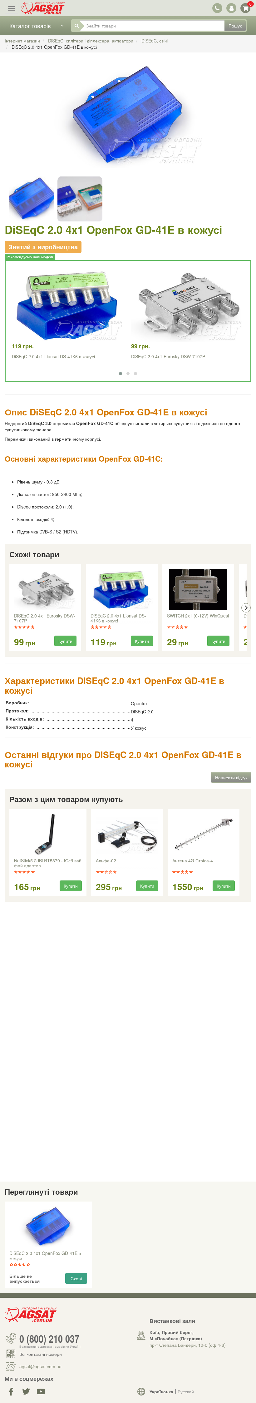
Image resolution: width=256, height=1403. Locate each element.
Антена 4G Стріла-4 (192, 861)
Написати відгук (231, 777)
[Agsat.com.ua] (43, 8)
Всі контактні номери (40, 1354)
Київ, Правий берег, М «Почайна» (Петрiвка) (176, 1335)
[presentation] (10, 607)
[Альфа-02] (127, 834)
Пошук (235, 25)
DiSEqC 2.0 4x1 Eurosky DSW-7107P (168, 356)
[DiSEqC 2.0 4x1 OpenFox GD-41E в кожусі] (128, 122)
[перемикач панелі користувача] (231, 8)
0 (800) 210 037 (49, 1338)
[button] (120, 373)
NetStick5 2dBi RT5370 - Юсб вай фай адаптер (47, 863)
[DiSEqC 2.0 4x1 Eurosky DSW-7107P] (45, 589)
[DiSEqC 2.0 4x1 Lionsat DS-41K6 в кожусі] (122, 589)
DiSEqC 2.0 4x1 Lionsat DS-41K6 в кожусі (53, 356)
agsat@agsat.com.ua (40, 1366)
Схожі (76, 1278)
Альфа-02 (106, 861)
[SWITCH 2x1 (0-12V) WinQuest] (198, 589)
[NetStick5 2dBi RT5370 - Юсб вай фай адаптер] (48, 834)
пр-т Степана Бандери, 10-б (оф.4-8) (188, 1345)
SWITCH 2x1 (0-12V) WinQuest (198, 616)
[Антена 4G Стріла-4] (203, 834)
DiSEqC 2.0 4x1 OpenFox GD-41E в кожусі (45, 1256)
